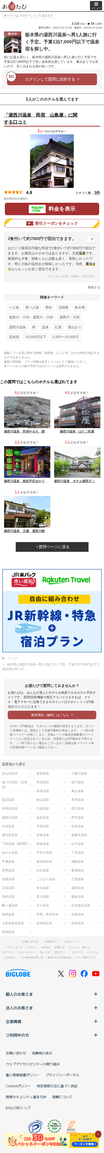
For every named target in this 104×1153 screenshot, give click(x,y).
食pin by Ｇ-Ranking (59, 957)
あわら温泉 (10, 852)
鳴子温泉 (77, 782)
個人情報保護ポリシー (23, 1074)
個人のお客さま (19, 994)
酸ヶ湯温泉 (10, 905)
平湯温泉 (8, 861)
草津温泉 (77, 800)
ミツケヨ (92, 952)
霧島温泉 (77, 896)
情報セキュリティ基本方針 (26, 1096)
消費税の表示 (42, 1053)
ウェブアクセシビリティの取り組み (33, 1063)
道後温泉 (8, 879)
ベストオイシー (26, 952)
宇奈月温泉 (44, 852)
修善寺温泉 (79, 835)
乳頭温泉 (43, 782)
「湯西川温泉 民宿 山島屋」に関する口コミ (40, 118)
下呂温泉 (77, 852)
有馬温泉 (8, 870)
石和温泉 (77, 826)
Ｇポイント (71, 941)
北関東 (63, 307)
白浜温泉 (43, 870)
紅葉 (58, 327)
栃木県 (80, 307)
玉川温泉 (43, 905)
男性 (48, 307)
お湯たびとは (30, 941)
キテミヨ (7, 952)
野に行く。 (61, 952)
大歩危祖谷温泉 (13, 923)
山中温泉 (77, 844)
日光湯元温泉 (80, 905)
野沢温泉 (77, 817)
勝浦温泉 (77, 870)
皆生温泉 (43, 888)
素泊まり (75, 327)
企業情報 (13, 1021)
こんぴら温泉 (46, 879)
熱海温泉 (77, 923)
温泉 (45, 327)
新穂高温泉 (44, 861)
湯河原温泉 (10, 835)
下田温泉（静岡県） (16, 844)
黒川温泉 (43, 896)
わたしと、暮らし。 (81, 947)
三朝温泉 (77, 879)
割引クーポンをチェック (56, 223)
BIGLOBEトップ (18, 1107)
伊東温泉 (43, 835)
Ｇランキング (15, 947)
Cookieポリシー (18, 1085)
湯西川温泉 (17, 327)
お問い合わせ (16, 1053)
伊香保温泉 (10, 808)
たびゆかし (10, 957)
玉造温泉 (8, 888)
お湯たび (59, 947)
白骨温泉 (8, 826)
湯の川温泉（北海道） (14, 784)
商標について (62, 1096)
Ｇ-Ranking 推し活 (32, 957)
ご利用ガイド (51, 941)
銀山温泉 (43, 800)
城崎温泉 (77, 861)
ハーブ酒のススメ (86, 957)
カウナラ (77, 952)
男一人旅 (32, 307)
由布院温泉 (44, 923)
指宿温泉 (8, 932)
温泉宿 (14, 337)
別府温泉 (8, 896)
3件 (97, 193)
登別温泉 (43, 773)
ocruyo (46, 947)
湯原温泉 (77, 888)
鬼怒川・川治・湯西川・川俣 (31, 317)
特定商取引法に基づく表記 (57, 1085)
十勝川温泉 (79, 773)
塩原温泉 (43, 817)
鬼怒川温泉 (10, 817)
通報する (94, 287)
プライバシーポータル (62, 1074)
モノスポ (45, 952)
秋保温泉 (43, 791)
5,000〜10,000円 (65, 337)
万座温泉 (43, 808)
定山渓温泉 (10, 773)
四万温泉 (77, 808)
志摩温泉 (77, 914)
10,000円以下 (35, 337)
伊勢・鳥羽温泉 (48, 914)
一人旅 (14, 307)
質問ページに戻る (54, 547)
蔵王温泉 (8, 800)
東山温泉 (77, 791)
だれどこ (32, 947)
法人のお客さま (19, 1008)
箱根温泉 (8, 914)
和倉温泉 (43, 844)
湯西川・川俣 (69, 317)
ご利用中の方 (17, 1035)
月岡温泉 (43, 826)
